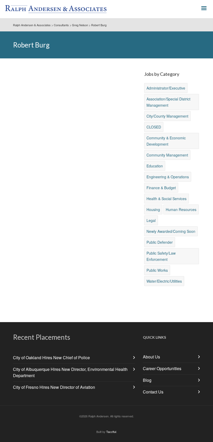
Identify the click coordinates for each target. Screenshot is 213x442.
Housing (153, 209)
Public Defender (160, 242)
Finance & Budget (161, 187)
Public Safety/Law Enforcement (161, 256)
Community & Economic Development (166, 141)
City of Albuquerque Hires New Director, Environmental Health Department (70, 372)
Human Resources (181, 209)
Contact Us (153, 392)
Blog (147, 380)
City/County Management (167, 116)
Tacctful (111, 432)
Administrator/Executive (166, 88)
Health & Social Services (167, 198)
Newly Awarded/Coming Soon (171, 231)
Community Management (167, 155)
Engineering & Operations (168, 176)
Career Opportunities (162, 368)
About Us (151, 357)
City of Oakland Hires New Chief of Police (51, 358)
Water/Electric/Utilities (164, 281)
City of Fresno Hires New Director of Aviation (54, 387)
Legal (151, 220)
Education (155, 165)
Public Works (157, 270)
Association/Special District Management (168, 102)
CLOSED (154, 127)
